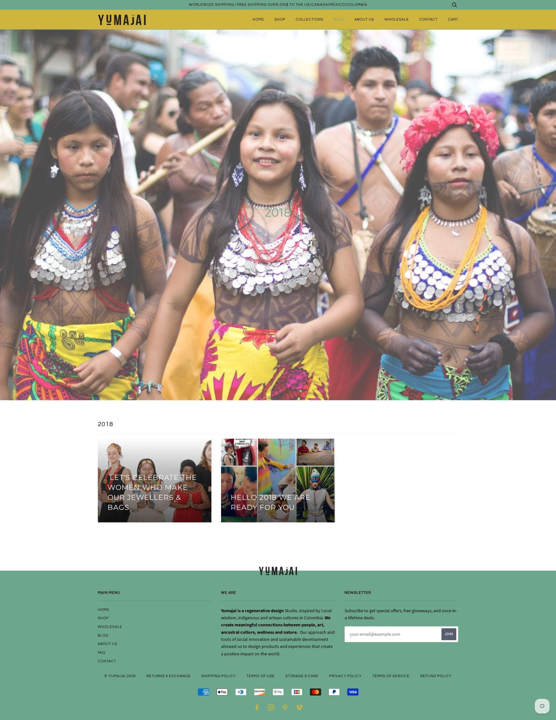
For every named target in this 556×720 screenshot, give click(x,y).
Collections (309, 19)
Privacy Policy (345, 676)
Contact (428, 19)
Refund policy (436, 676)
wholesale (397, 19)
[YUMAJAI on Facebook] (257, 709)
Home (258, 19)
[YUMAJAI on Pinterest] (285, 709)
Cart (453, 19)
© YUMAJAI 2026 (120, 676)
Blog (339, 19)
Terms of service (391, 676)
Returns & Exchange (168, 676)
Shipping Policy (218, 676)
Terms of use (260, 676)
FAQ (101, 652)
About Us (364, 19)
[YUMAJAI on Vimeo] (299, 709)
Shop (279, 19)
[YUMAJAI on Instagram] (271, 709)
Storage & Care (302, 676)
